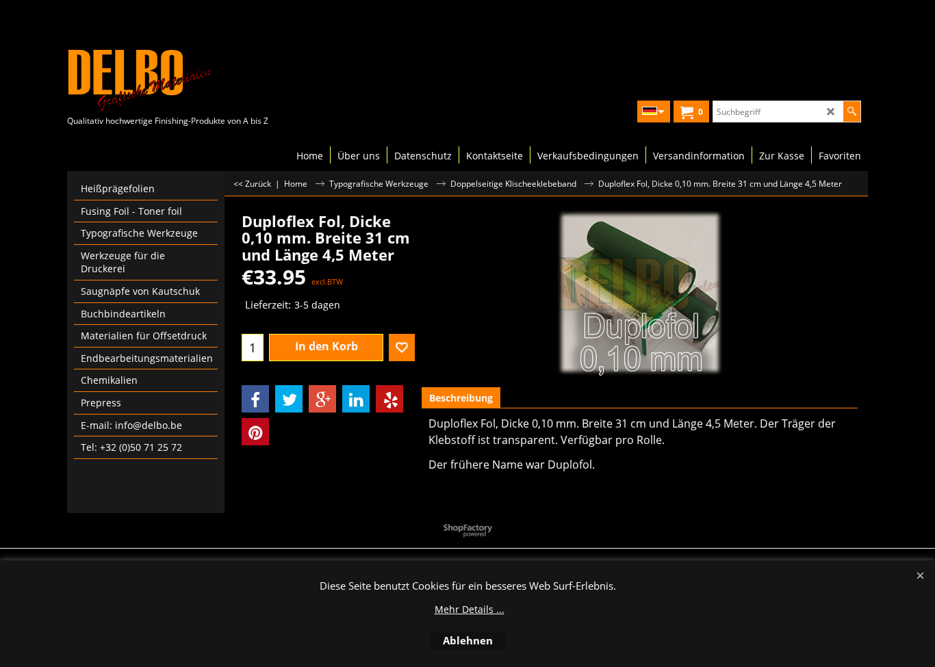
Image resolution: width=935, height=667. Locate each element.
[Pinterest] (255, 431)
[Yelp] (389, 399)
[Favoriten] (402, 348)
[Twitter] (289, 399)
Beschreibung (461, 397)
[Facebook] (255, 399)
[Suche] (851, 111)
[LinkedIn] (356, 399)
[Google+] (322, 399)
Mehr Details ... (469, 609)
